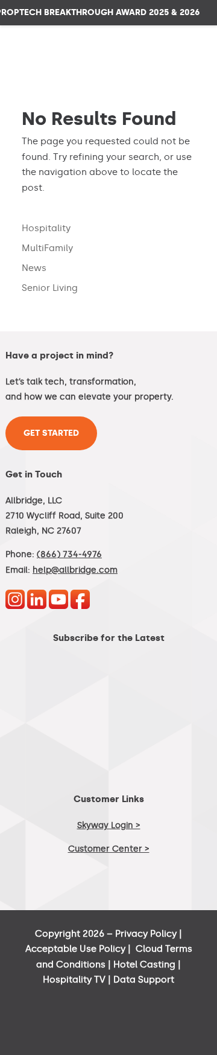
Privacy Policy (146, 933)
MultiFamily (47, 248)
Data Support (143, 979)
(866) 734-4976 (69, 554)
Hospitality (46, 228)
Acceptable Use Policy (75, 948)
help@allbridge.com (75, 570)
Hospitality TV (74, 979)
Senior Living (50, 287)
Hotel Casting (144, 964)
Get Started (51, 433)
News (34, 268)
